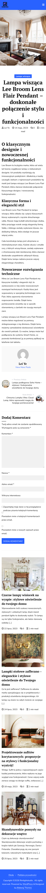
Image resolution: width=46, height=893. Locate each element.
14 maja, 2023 (21, 127)
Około (11, 875)
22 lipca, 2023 (11, 628)
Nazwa (5, 473)
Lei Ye (7, 127)
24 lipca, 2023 (11, 709)
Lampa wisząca (23, 76)
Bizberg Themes (24, 887)
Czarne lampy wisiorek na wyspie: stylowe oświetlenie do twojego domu (22, 599)
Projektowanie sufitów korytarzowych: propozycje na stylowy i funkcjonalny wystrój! (21, 758)
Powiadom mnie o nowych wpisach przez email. (20, 532)
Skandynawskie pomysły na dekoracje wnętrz (21, 831)
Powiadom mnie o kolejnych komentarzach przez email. (21, 518)
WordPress (28, 884)
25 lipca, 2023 (11, 858)
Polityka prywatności (27, 875)
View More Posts (23, 367)
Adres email (8, 484)
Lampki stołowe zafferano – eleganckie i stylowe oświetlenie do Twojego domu (22, 677)
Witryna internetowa (11, 495)
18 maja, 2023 (11, 786)
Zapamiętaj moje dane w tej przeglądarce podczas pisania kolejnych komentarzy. (22, 509)
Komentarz (7, 433)
